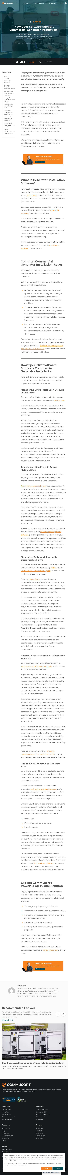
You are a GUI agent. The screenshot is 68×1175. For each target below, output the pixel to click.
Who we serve (39, 3)
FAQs (3, 1140)
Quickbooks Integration (9, 1117)
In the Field (5, 1112)
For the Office (6, 1109)
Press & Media (6, 1152)
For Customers (6, 1114)
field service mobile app (43, 863)
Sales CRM (39, 1131)
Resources (52, 3)
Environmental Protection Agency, (36, 571)
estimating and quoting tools (43, 789)
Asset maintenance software (33, 486)
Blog (29, 22)
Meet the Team (7, 1149)
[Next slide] (63, 1013)
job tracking (59, 400)
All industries (39, 1119)
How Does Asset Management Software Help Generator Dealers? (33, 1063)
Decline (58, 1168)
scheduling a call (50, 950)
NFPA (53, 568)
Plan (62, 3)
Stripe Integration (7, 1119)
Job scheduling (40, 1136)
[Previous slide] (57, 1013)
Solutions (26, 3)
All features (39, 1138)
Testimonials (6, 1128)
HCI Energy (32, 195)
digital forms (34, 579)
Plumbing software (42, 1117)
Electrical (37, 22)
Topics (31, 62)
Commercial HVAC (41, 1112)
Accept (46, 1168)
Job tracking (39, 1128)
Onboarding (5, 1138)
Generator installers (42, 1109)
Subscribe (48, 62)
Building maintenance (42, 1114)
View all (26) (7, 1020)
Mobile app (39, 1133)
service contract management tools (36, 666)
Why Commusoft (7, 1136)
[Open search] (40, 62)
